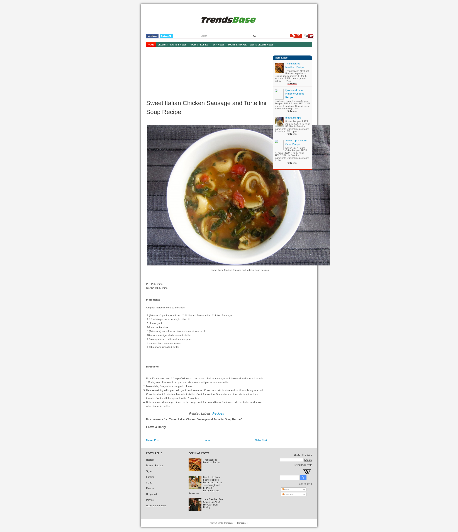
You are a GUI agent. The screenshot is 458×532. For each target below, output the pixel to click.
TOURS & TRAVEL (237, 44)
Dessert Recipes (154, 465)
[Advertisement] (206, 73)
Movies (150, 500)
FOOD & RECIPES (199, 44)
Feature (150, 488)
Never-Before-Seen (156, 505)
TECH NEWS (217, 44)
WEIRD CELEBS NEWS (261, 44)
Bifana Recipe (293, 117)
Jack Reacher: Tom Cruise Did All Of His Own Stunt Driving (213, 503)
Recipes (218, 413)
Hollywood (151, 494)
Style (149, 471)
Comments (289, 494)
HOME (151, 44)
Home (207, 440)
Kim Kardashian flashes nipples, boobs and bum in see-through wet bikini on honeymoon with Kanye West (205, 485)
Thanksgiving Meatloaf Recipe (211, 461)
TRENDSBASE (228, 20)
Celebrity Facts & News (172, 44)
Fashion (150, 477)
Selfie (149, 482)
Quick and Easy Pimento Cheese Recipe (294, 94)
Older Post (261, 440)
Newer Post (152, 440)
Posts (286, 490)
